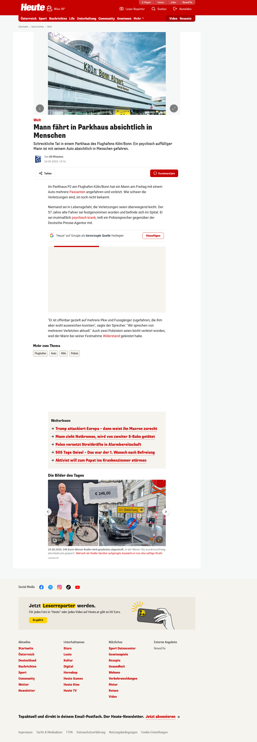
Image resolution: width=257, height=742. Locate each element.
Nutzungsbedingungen (123, 732)
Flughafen (40, 353)
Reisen (113, 691)
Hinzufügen (153, 236)
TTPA (69, 732)
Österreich (28, 19)
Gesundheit (117, 666)
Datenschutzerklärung (91, 732)
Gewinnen (124, 19)
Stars (67, 648)
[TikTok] (68, 587)
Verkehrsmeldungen (123, 679)
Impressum (25, 732)
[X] (50, 587)
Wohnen (114, 672)
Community (106, 19)
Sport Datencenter (122, 648)
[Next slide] (165, 511)
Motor (113, 685)
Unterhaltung (86, 19)
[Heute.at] (33, 7)
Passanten (77, 192)
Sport (43, 19)
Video (173, 19)
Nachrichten (37, 26)
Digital (68, 666)
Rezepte (114, 660)
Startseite (23, 26)
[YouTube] (77, 587)
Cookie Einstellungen (154, 732)
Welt (49, 26)
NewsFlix (160, 648)
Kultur (68, 660)
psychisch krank (84, 217)
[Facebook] (41, 587)
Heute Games (73, 679)
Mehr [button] (137, 19)
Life (72, 19)
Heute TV (70, 691)
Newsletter (26, 691)
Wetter (23, 685)
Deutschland (27, 660)
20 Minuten (56, 157)
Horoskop (70, 672)
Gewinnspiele (118, 654)
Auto (53, 353)
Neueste (186, 19)
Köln (63, 353)
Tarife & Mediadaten (49, 732)
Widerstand (111, 336)
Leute (68, 654)
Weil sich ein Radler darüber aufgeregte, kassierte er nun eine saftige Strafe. (119, 553)
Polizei (74, 353)
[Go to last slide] (48, 511)
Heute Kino (71, 685)
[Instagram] (59, 587)
